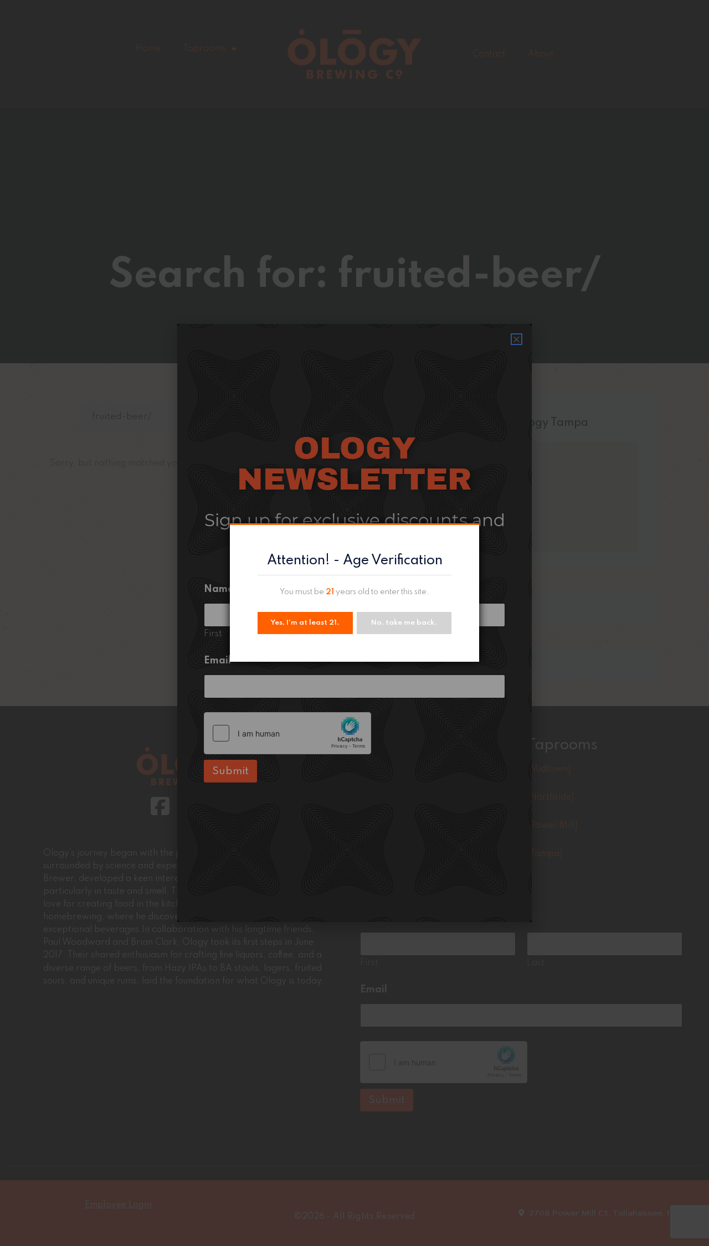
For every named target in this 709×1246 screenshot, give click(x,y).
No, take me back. (404, 622)
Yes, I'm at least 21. (305, 622)
